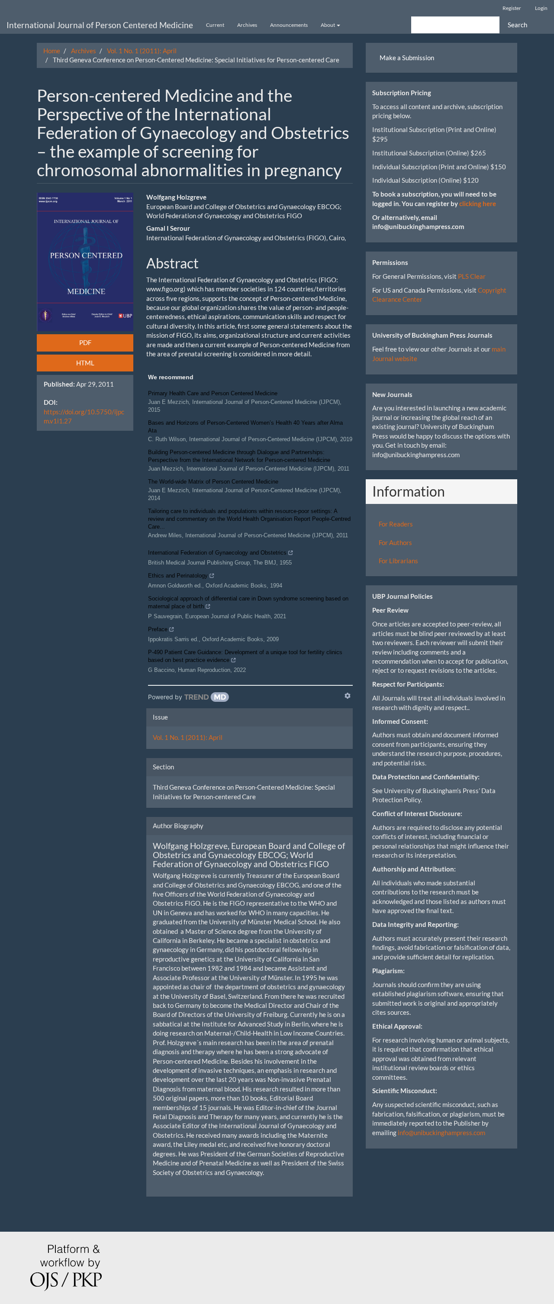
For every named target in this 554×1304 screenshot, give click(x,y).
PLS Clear (472, 276)
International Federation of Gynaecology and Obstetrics (217, 552)
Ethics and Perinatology (178, 575)
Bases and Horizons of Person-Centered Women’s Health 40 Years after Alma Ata (245, 427)
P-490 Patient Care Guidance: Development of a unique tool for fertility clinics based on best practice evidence (245, 656)
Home (51, 51)
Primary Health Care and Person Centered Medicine (212, 393)
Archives (247, 25)
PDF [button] (85, 342)
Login (541, 8)
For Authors (395, 542)
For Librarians (398, 561)
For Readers (396, 524)
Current (215, 25)
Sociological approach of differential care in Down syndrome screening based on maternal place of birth (248, 602)
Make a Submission (407, 57)
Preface (157, 629)
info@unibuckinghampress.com (441, 1132)
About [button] (328, 25)
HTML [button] (85, 363)
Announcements (289, 25)
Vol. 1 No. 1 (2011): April (142, 51)
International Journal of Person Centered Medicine (99, 25)
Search (517, 25)
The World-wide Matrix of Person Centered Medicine (213, 481)
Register (511, 8)
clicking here (477, 203)
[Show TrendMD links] (347, 695)
